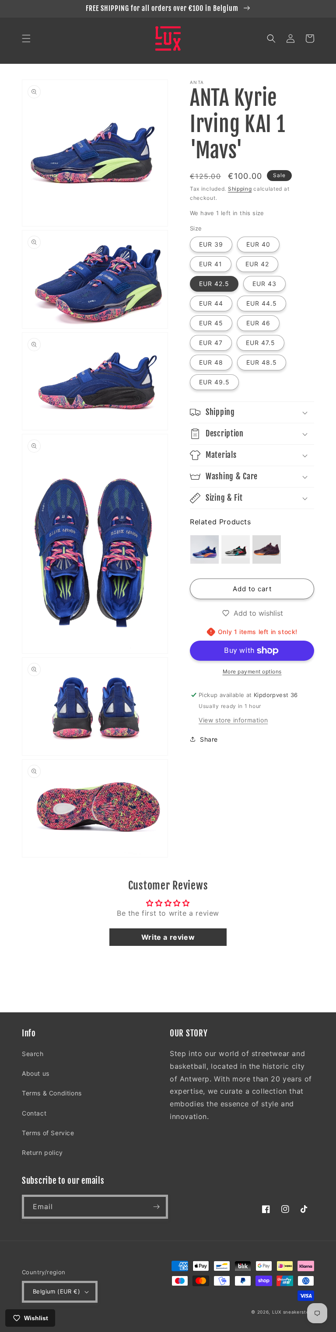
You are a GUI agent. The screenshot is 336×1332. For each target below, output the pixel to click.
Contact (34, 1113)
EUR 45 (211, 323)
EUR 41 (210, 264)
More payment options (252, 671)
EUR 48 (211, 362)
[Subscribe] (156, 1207)
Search (33, 1053)
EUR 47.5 (260, 342)
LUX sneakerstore (293, 1312)
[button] (26, 38)
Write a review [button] (168, 937)
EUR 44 (211, 303)
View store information (233, 720)
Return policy (42, 1152)
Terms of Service (48, 1133)
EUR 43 (264, 283)
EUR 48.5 (261, 362)
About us (35, 1073)
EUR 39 (211, 244)
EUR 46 (258, 323)
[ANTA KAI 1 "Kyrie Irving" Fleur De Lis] (204, 549)
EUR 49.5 (214, 382)
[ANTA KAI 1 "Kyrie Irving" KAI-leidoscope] (235, 549)
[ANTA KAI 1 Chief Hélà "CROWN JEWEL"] (266, 549)
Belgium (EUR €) (56, 1291)
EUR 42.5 (214, 283)
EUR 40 (258, 244)
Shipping (240, 188)
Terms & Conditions (52, 1093)
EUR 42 (257, 264)
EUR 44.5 (261, 303)
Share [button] (209, 739)
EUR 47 (211, 342)
